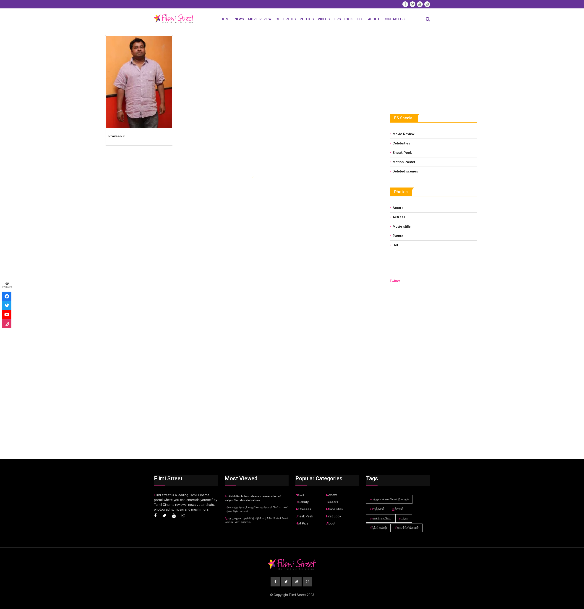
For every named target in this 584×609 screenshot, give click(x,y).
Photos (307, 19)
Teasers (332, 502)
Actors (398, 208)
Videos (324, 19)
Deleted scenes (405, 171)
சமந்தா (404, 518)
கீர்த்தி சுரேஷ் (378, 527)
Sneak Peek (402, 153)
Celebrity (302, 502)
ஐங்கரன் (398, 509)
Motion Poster (404, 162)
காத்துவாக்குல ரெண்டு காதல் (389, 499)
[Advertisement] (424, 67)
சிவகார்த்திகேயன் (407, 527)
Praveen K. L (118, 136)
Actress (399, 217)
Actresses (303, 509)
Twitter (395, 281)
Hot (360, 19)
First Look (343, 19)
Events (398, 236)
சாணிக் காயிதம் (380, 518)
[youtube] (6, 314)
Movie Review (259, 19)
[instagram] (6, 323)
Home (225, 19)
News (239, 19)
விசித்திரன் (377, 509)
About (373, 19)
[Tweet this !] (6, 305)
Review (331, 495)
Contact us (393, 19)
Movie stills (402, 226)
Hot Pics (302, 523)
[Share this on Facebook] (6, 296)
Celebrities (286, 19)
